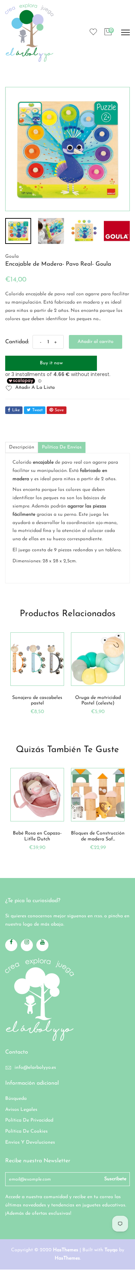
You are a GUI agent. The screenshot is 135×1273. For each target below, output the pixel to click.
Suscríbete (115, 1179)
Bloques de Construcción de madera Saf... (82, 836)
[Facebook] (11, 945)
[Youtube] (42, 945)
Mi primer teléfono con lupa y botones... (107, 700)
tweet (37, 410)
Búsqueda (16, 1098)
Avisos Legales (21, 1109)
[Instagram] (27, 945)
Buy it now (51, 363)
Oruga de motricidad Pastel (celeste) (46, 700)
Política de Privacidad (29, 1120)
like (16, 410)
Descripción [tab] (21, 447)
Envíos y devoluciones (30, 1142)
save (59, 410)
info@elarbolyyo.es (35, 1067)
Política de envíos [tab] (62, 447)
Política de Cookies (26, 1131)
